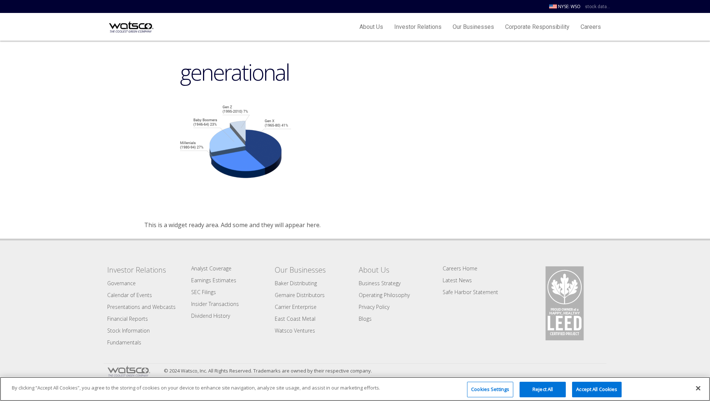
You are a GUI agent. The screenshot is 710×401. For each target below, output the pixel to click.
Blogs (365, 318)
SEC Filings (203, 292)
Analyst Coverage (211, 268)
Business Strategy (379, 283)
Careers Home (460, 268)
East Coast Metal (295, 318)
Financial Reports (127, 318)
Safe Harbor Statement (470, 292)
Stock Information (128, 330)
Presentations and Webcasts (141, 306)
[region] (355, 389)
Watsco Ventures (295, 330)
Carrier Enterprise (296, 306)
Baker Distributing (296, 283)
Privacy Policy (374, 306)
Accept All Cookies (596, 389)
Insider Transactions (215, 303)
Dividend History (210, 315)
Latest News (457, 280)
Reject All (542, 389)
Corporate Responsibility (537, 26)
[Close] (698, 388)
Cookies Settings (490, 389)
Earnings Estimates (213, 280)
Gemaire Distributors (300, 295)
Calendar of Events (129, 295)
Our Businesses (473, 26)
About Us (371, 26)
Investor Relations (418, 26)
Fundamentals (124, 342)
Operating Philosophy (384, 295)
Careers (591, 26)
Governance (121, 283)
